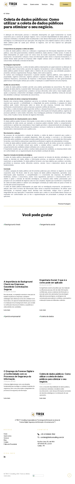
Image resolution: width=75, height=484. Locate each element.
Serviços (44, 4)
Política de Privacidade (10, 444)
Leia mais (7, 310)
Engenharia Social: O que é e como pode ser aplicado (53, 281)
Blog (51, 4)
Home (25, 4)
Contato (6, 442)
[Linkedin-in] (4, 457)
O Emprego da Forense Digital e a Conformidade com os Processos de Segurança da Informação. (19, 375)
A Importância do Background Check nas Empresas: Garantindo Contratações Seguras (18, 285)
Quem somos (34, 4)
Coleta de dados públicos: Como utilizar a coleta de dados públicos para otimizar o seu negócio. (55, 378)
